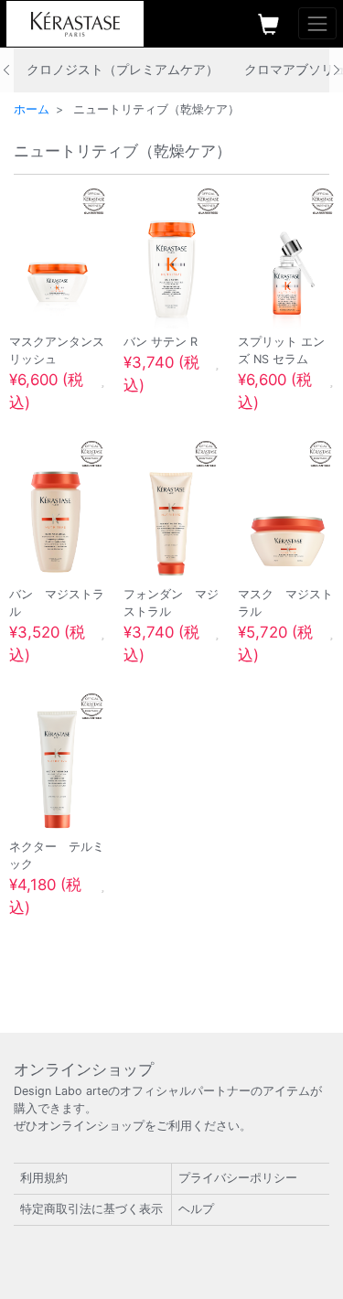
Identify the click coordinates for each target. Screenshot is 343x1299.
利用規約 (44, 1178)
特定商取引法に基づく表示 (91, 1209)
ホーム (31, 109)
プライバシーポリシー (237, 1178)
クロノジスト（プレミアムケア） (123, 69)
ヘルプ (196, 1209)
